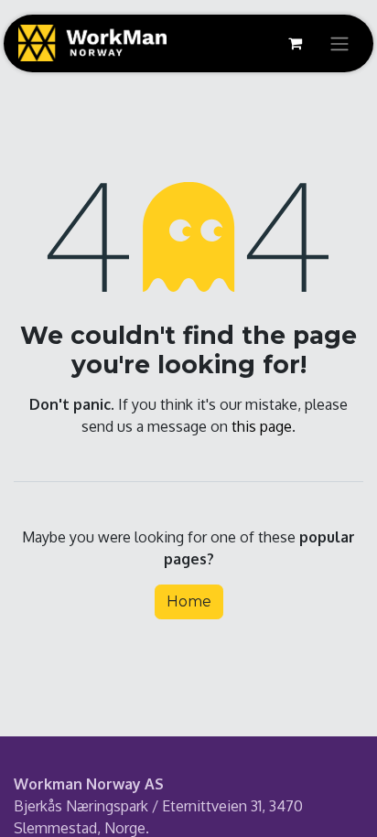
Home (189, 601)
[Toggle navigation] (339, 43)
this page (262, 426)
